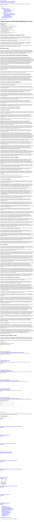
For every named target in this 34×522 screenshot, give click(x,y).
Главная (3, 7)
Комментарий (2, 412)
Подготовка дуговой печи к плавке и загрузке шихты (8, 443)
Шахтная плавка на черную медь (5, 389)
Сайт (1, 405)
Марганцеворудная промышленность (9, 14)
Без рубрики (5, 23)
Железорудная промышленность (9, 10)
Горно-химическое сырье (6, 8)
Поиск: (1, 6)
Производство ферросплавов (6, 512)
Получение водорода (3, 361)
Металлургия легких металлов (6, 17)
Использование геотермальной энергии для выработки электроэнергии (11, 426)
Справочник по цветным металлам (5, 517)
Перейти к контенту (3, 0)
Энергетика (4, 12)
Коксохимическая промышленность (9, 13)
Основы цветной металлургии (6, 16)
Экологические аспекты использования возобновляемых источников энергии (12, 352)
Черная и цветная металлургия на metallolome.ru (7, 2)
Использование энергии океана (5, 494)
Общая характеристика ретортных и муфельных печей (8, 460)
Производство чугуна (5, 513)
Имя (1, 402)
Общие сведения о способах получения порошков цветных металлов (10, 398)
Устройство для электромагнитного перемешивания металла (9, 380)
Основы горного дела (7, 9)
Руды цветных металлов (5, 514)
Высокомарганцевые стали (4, 477)
